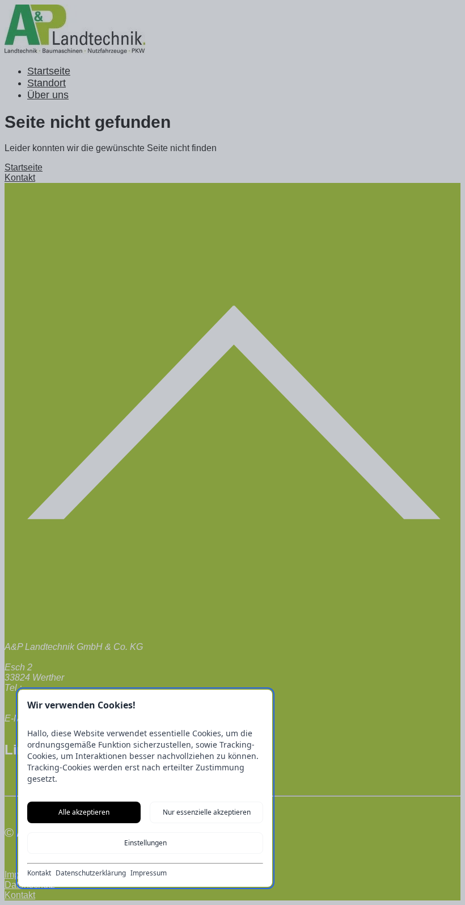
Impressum (148, 873)
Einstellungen (145, 843)
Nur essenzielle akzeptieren (207, 812)
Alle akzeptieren (83, 812)
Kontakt (39, 873)
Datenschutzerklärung (91, 873)
